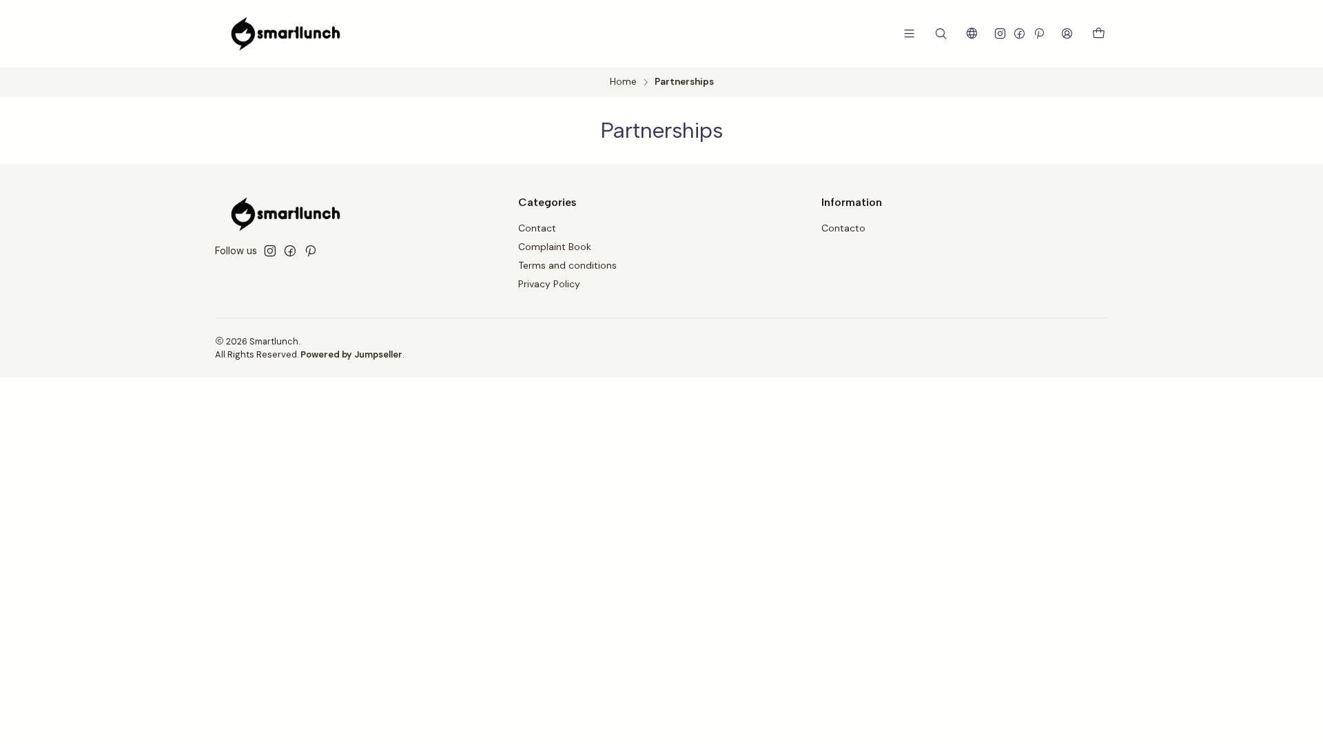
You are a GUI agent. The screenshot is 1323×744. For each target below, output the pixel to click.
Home (623, 82)
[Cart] (1098, 34)
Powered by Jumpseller (351, 354)
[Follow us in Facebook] (1019, 33)
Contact (537, 228)
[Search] (941, 33)
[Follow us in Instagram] (1000, 33)
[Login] (1067, 33)
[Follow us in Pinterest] (1038, 33)
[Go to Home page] (285, 34)
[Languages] (972, 33)
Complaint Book (554, 246)
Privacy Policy (549, 284)
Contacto (843, 228)
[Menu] (909, 33)
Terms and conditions (567, 265)
